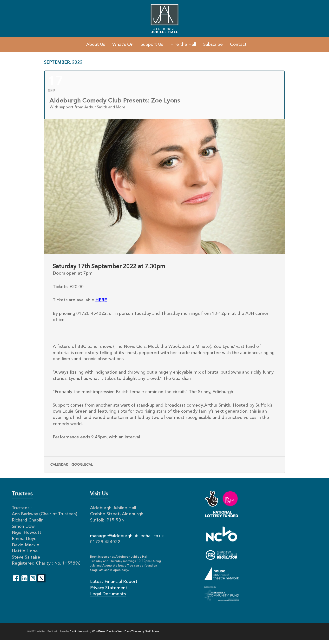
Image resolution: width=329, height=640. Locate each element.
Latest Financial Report (114, 582)
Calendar (59, 464)
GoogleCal (82, 464)
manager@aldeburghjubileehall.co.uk (127, 536)
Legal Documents (108, 594)
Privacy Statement (108, 588)
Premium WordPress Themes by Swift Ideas (132, 631)
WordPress (98, 631)
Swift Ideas (77, 631)
